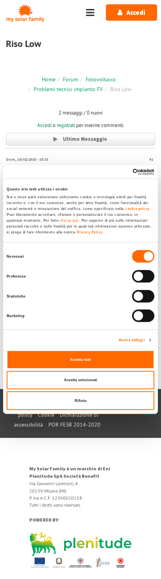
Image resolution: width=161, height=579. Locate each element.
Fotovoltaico (101, 79)
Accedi (44, 125)
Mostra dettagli (132, 340)
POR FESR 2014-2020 (74, 424)
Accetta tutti (80, 359)
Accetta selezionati (80, 380)
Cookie (46, 414)
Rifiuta (80, 400)
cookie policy (137, 208)
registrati (66, 125)
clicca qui (69, 220)
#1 (151, 159)
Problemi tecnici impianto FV (68, 89)
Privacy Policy (90, 232)
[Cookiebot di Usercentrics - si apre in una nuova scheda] (120, 172)
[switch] (143, 276)
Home (48, 79)
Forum (70, 79)
